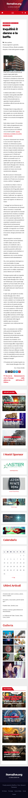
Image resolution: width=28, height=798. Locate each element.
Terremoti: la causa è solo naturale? (13, 440)
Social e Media (18, 791)
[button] (22, 12)
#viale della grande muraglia (16, 49)
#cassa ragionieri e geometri (10, 44)
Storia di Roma (6, 25)
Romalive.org (14, 3)
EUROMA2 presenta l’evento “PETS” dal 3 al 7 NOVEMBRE (13, 424)
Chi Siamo (4, 791)
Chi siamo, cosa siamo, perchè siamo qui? (14, 720)
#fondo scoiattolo (18, 47)
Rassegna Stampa (17, 419)
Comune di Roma (7, 402)
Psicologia (10, 791)
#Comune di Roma (8, 47)
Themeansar (14, 787)
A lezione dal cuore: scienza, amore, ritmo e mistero (13, 703)
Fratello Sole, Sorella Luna (10, 605)
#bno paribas (8, 42)
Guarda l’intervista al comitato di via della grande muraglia (13, 134)
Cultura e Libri (18, 696)
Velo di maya (14, 507)
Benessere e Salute (8, 696)
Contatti (14, 794)
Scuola (24, 791)
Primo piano (15, 402)
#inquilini (5, 49)
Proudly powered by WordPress (10, 785)
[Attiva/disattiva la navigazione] (13, 12)
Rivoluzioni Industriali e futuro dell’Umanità (14, 406)
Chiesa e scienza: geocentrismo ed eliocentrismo (12, 756)
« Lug (13, 577)
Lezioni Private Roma (14, 491)
